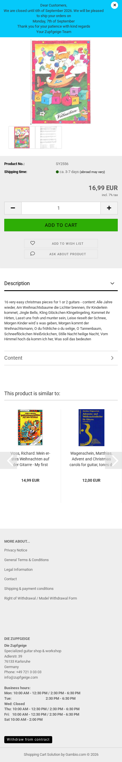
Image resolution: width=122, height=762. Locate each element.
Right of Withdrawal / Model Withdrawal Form (40, 598)
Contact (10, 579)
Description (17, 283)
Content (13, 358)
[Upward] (106, 753)
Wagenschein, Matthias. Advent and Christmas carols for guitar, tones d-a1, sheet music (91, 459)
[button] (12, 208)
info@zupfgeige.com (21, 677)
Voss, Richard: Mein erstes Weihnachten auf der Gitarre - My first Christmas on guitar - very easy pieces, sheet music (30, 459)
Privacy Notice (15, 550)
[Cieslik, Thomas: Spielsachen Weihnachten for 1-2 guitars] (61, 81)
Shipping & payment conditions (29, 588)
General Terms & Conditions (26, 560)
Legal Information (18, 569)
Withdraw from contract (28, 740)
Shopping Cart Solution (42, 754)
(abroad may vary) (92, 172)
